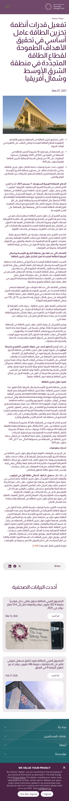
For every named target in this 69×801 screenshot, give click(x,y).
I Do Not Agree (28, 794)
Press (61, 19)
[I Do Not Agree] (64, 767)
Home (54, 19)
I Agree (47, 794)
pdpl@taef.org (44, 788)
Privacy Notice (19, 777)
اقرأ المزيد (55, 616)
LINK (36, 545)
